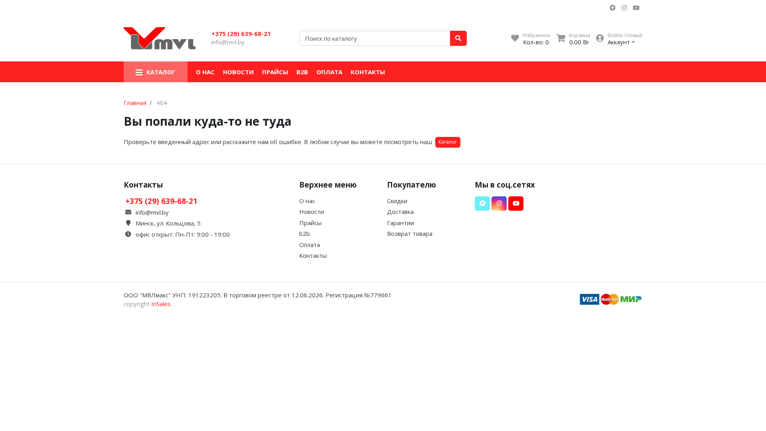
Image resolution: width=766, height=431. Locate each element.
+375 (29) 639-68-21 (241, 34)
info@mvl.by (228, 42)
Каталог (447, 141)
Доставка (400, 212)
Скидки (397, 201)
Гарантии (400, 223)
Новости (238, 72)
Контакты (368, 72)
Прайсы (275, 72)
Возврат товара (409, 233)
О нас (205, 72)
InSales (161, 304)
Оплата (329, 72)
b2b (302, 72)
